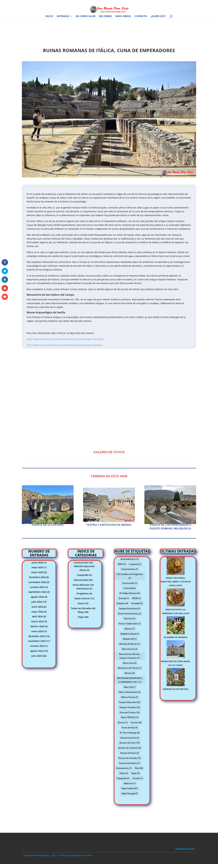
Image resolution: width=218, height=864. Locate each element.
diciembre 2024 (37, 577)
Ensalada (137, 603)
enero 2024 (37, 631)
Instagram (172, 2)
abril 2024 (37, 616)
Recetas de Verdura (129, 763)
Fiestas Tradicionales (130, 623)
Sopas (135, 773)
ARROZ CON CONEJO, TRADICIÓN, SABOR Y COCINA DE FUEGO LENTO (175, 582)
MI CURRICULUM (85, 16)
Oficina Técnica (129, 697)
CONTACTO (140, 16)
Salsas (124, 773)
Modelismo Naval (129, 633)
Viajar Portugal (129, 793)
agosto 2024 (37, 596)
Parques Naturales (129, 702)
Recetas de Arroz (129, 737)
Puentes (136, 722)
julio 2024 (36, 601)
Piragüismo (83, 593)
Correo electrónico (187, 2)
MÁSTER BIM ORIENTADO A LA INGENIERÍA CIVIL (129, 680)
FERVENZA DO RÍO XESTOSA (175, 689)
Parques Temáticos (130, 707)
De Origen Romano (130, 593)
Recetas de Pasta (129, 753)
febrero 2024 (37, 626)
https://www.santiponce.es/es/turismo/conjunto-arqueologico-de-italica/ (65, 339)
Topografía (83, 574)
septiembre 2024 (37, 591)
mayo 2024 (37, 611)
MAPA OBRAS (123, 16)
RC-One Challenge (129, 732)
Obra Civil (129, 687)
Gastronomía (81, 579)
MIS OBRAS (105, 16)
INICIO (49, 16)
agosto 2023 (36, 650)
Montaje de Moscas (129, 643)
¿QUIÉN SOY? (158, 16)
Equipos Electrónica (129, 608)
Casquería (135, 564)
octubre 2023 (37, 645)
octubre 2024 (37, 587)
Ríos (139, 768)
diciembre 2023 (36, 636)
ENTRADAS (63, 16)
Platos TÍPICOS (129, 717)
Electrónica (83, 588)
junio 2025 (37, 562)
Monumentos (129, 649)
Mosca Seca (129, 663)
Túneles (137, 778)
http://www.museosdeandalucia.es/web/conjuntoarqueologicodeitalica (64, 345)
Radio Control (82, 598)
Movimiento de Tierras (129, 668)
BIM (122, 564)
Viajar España (129, 788)
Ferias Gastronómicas (129, 613)
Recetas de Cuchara (129, 747)
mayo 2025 (37, 567)
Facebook (151, 2)
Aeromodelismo (129, 559)
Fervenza (129, 618)
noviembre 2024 (37, 582)
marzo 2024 (37, 621)
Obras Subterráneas (129, 692)
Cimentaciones (129, 569)
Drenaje (124, 598)
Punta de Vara (130, 727)
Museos (130, 673)
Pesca (81, 603)
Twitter (161, 2)
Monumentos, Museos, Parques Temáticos (129, 656)
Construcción (81, 562)
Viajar (81, 616)
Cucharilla (130, 588)
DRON (136, 598)
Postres (123, 722)
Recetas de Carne (130, 742)
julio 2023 (36, 655)
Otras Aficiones (81, 584)
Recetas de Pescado (130, 758)
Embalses (122, 603)
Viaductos (129, 783)
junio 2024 (37, 606)
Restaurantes (124, 768)
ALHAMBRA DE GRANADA (175, 637)
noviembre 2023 (36, 640)
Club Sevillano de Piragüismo (130, 576)
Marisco (130, 628)
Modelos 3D (129, 639)
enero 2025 (37, 572)
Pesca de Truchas (130, 712)
